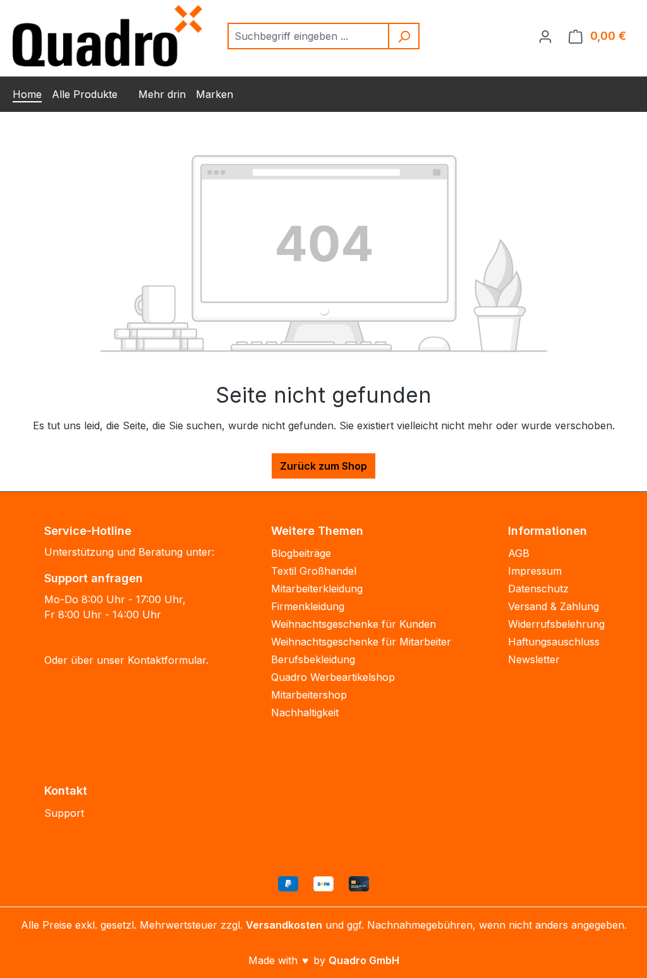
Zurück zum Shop (323, 466)
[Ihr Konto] (545, 36)
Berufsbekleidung (313, 659)
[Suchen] (404, 36)
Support (64, 813)
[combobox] (308, 36)
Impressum (535, 571)
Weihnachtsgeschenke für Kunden (353, 624)
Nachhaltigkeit (305, 712)
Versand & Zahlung (553, 606)
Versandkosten (284, 925)
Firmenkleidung (307, 606)
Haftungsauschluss (554, 641)
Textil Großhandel (313, 571)
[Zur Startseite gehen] (107, 35)
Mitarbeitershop (309, 694)
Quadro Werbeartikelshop (333, 677)
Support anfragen (93, 578)
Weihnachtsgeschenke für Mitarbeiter (361, 641)
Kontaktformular (167, 660)
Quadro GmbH (364, 960)
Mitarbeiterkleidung (317, 588)
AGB (518, 553)
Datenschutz (538, 588)
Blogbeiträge (301, 553)
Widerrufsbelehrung (556, 624)
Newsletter (534, 659)
